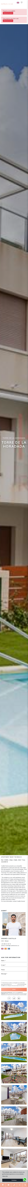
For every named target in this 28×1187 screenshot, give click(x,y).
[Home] (7, 4)
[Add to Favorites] (9, 998)
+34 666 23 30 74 (6, 944)
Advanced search (8, 13)
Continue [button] (14, 1180)
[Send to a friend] (14, 998)
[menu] (25, 5)
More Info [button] (5, 1176)
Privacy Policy (15, 984)
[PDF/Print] (18, 998)
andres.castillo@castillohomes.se (10, 945)
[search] (25, 2)
